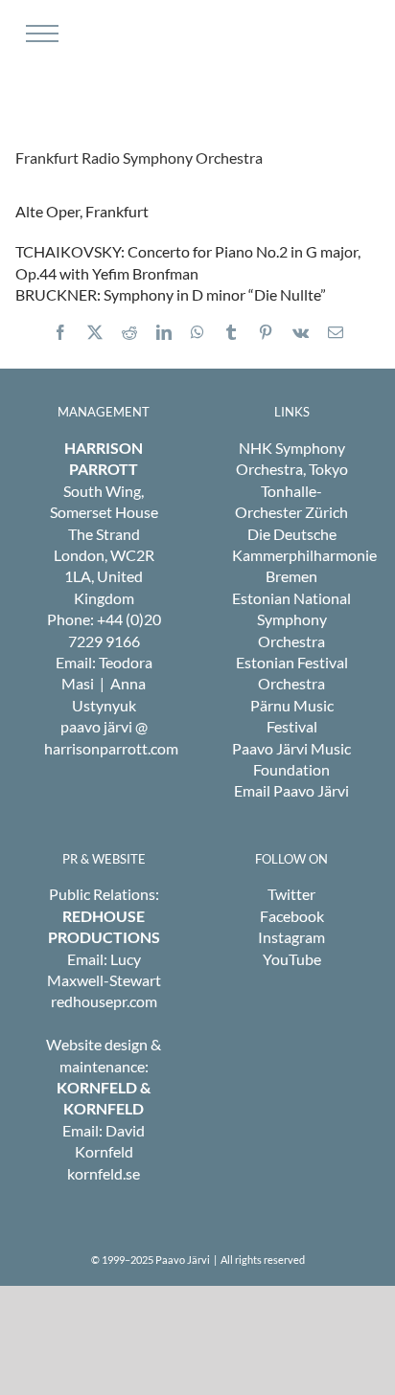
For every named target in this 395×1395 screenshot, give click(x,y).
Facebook (292, 916)
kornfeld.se (103, 1173)
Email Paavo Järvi (291, 790)
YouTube (292, 959)
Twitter (291, 894)
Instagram (291, 937)
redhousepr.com (104, 1001)
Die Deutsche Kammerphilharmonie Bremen (304, 555)
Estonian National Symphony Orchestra (291, 619)
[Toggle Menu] (40, 33)
